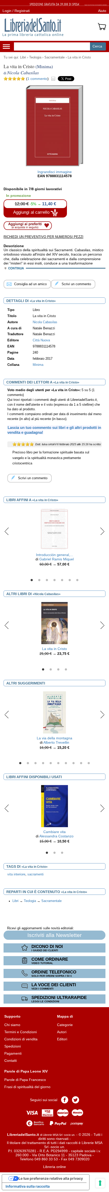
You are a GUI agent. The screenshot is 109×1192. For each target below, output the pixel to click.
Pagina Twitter (75, 1099)
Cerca (97, 46)
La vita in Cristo (79, 57)
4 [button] (54, 580)
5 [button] (62, 580)
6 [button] (69, 580)
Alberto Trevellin (56, 742)
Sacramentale (54, 57)
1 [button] (31, 580)
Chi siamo (12, 1025)
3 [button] (46, 580)
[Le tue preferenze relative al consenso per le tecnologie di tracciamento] (100, 1183)
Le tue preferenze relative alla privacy (51, 1178)
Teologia (35, 57)
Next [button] (102, 531)
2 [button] (39, 580)
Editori (62, 1039)
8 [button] (73, 763)
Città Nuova (41, 340)
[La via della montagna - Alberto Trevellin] (54, 712)
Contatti (10, 1060)
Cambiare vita (54, 832)
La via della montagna (54, 738)
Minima (38, 365)
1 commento (37, 79)
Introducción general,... (54, 555)
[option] (54, 538)
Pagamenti (13, 1053)
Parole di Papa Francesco (25, 1080)
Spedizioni (12, 1046)
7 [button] (77, 580)
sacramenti (35, 874)
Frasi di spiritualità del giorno (27, 1087)
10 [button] (88, 763)
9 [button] (81, 763)
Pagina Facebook (64, 1099)
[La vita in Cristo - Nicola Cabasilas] (54, 623)
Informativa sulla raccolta (28, 1186)
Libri (23, 57)
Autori (61, 1032)
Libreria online (54, 1167)
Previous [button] (7, 531)
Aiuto (102, 11)
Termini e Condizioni (20, 1032)
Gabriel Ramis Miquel (56, 559)
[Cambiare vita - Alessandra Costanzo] (54, 806)
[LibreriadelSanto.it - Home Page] (33, 27)
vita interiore (16, 874)
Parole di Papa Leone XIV (26, 1071)
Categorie (65, 1025)
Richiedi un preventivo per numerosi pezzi (43, 237)
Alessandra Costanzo (56, 836)
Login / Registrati (16, 11)
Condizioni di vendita (21, 1039)
